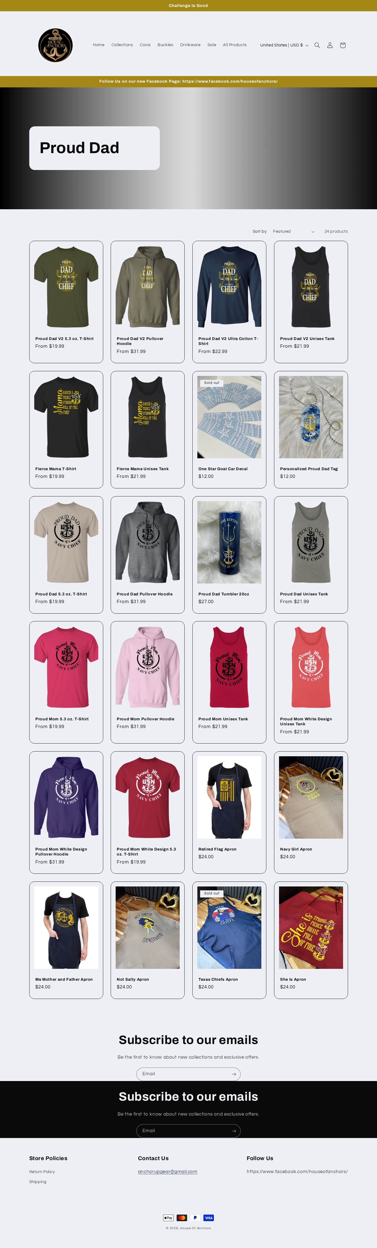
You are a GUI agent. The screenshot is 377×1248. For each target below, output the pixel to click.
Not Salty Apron (133, 979)
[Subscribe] (234, 1074)
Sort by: (260, 231)
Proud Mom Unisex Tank (223, 719)
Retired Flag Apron (217, 849)
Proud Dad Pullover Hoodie (145, 594)
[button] (317, 45)
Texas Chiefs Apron (218, 979)
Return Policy (42, 1171)
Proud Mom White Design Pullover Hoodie (61, 851)
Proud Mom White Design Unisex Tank (306, 721)
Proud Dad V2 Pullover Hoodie (140, 341)
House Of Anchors (195, 1228)
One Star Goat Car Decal (223, 469)
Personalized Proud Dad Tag (309, 469)
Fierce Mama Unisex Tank (143, 469)
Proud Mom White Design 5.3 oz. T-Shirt (146, 851)
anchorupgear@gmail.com (168, 1171)
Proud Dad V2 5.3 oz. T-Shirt (64, 338)
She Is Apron (293, 979)
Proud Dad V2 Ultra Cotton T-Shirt (228, 341)
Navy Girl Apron (296, 849)
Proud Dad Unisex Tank (304, 594)
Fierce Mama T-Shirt (55, 469)
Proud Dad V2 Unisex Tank (307, 338)
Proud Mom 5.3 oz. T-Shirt (62, 719)
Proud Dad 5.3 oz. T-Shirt (61, 594)
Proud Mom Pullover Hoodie (145, 719)
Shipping (38, 1181)
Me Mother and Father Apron (64, 979)
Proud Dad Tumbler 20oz (223, 594)
